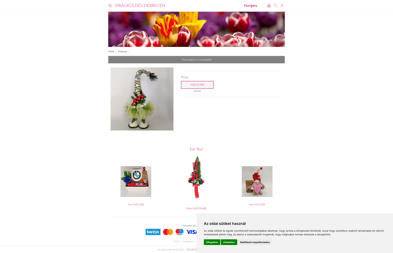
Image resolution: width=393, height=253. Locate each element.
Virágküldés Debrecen (140, 5)
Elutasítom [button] (229, 242)
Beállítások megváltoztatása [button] (255, 242)
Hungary (250, 5)
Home (111, 51)
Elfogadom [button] (212, 242)
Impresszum (188, 241)
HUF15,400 (197, 84)
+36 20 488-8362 (195, 249)
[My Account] (282, 5)
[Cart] (269, 5)
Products (122, 51)
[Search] (276, 5)
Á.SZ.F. (176, 241)
